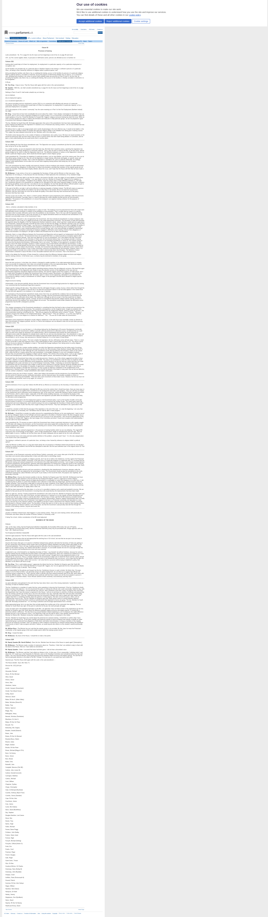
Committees (52, 41)
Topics (90, 41)
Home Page (81, 43)
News (85, 41)
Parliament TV (77, 41)
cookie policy (135, 15)
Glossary (13, 913)
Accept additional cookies (90, 21)
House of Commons (11, 41)
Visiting (68, 38)
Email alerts (84, 29)
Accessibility (75, 29)
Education (75, 38)
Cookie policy (69, 913)
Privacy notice (62, 913)
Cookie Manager (77, 913)
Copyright (54, 913)
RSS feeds (92, 29)
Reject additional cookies (117, 21)
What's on (32, 41)
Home (7, 38)
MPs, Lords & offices (34, 38)
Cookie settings (141, 21)
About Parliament (48, 38)
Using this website (46, 913)
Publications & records (65, 41)
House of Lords (23, 41)
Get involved (60, 38)
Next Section (9, 909)
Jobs (38, 913)
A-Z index (6, 913)
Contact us (100, 29)
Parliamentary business (18, 38)
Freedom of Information (30, 913)
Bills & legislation (42, 41)
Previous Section (10, 43)
